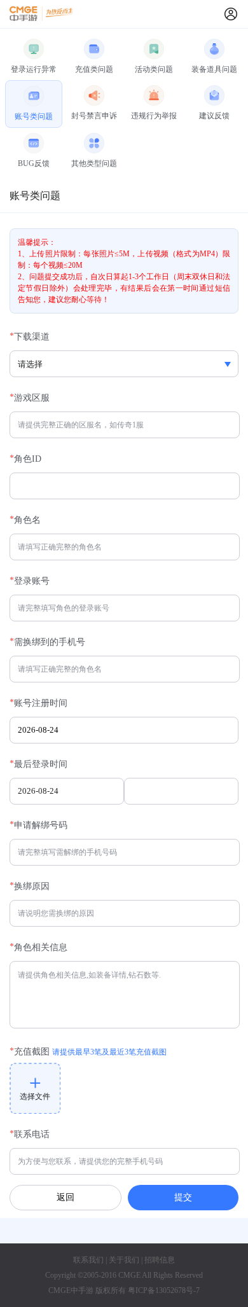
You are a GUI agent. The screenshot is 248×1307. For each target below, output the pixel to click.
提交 (183, 1197)
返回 (65, 1197)
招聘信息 (159, 1259)
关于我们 (124, 1259)
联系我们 (88, 1259)
